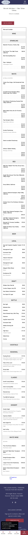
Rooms (3, 533)
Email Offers (23, 529)
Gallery (16, 533)
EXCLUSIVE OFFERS (15, 510)
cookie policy (11, 525)
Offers (10, 533)
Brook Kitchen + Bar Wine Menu (14, 9)
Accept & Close (6, 528)
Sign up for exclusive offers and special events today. (14, 515)
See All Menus (8, 24)
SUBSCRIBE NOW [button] (15, 521)
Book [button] (24, 533)
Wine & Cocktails (14, 13)
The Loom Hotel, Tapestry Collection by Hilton (14, 489)
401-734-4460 (14, 498)
